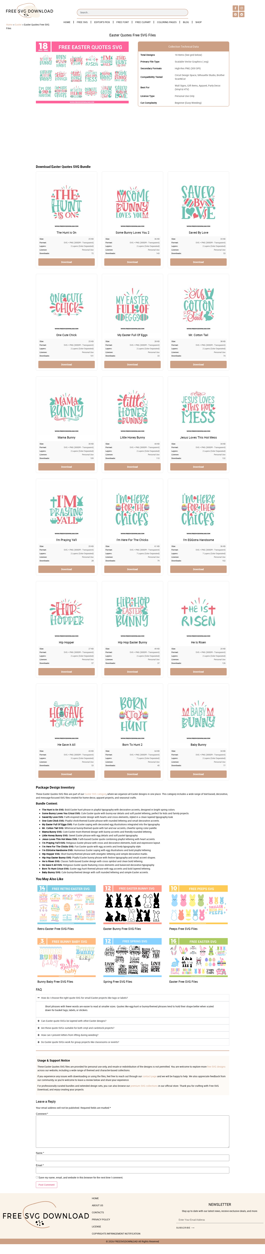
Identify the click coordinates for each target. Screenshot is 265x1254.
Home (9, 24)
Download (66, 262)
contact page (149, 1076)
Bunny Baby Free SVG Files (55, 982)
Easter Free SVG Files (183, 982)
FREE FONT (122, 22)
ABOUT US (97, 1205)
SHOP (198, 22)
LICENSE (96, 1226)
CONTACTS (98, 1212)
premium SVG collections (144, 1085)
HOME (66, 22)
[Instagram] (241, 8)
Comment (42, 1114)
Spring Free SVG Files (117, 982)
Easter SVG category (95, 794)
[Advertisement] (132, 137)
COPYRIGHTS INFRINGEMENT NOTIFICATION (116, 1233)
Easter (18, 24)
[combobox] (132, 12)
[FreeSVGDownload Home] (29, 18)
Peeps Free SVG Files (183, 929)
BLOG (186, 22)
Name (40, 1153)
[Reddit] (241, 14)
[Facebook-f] (235, 8)
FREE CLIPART (143, 22)
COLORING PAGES (167, 22)
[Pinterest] (235, 14)
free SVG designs (216, 1066)
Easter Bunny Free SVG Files (122, 929)
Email (40, 1165)
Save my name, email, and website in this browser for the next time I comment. (80, 1177)
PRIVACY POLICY (101, 1219)
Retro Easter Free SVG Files (55, 929)
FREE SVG (82, 22)
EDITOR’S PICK (102, 22)
